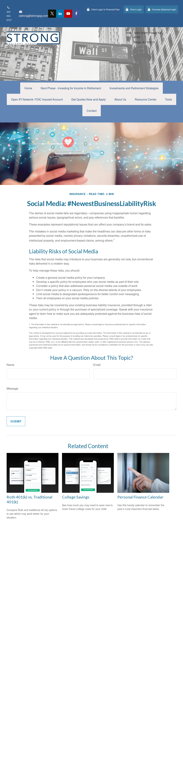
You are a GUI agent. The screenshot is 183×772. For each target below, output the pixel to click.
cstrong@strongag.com (33, 16)
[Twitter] (52, 14)
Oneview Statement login (164, 9)
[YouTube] (68, 14)
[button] (28, 88)
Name (10, 365)
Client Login (136, 9)
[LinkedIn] (60, 14)
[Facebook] (76, 14)
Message (12, 388)
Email (97, 365)
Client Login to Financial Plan (105, 9)
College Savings (75, 497)
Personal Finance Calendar (140, 497)
